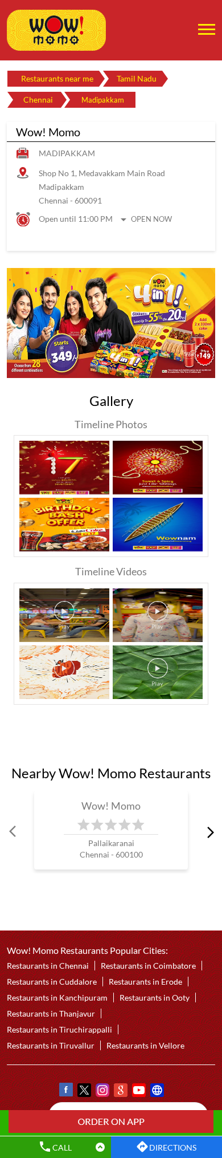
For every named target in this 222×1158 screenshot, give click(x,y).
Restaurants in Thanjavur (51, 1013)
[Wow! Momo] (56, 30)
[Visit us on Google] (120, 1091)
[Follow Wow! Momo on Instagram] (102, 1091)
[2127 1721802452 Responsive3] (111, 1121)
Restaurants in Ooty (155, 997)
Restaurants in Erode (145, 981)
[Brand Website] (156, 1091)
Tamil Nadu (137, 78)
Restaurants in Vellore (145, 1045)
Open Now (151, 219)
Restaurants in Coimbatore (148, 965)
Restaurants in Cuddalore (52, 981)
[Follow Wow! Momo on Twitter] (84, 1091)
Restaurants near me (57, 78)
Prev (13, 832)
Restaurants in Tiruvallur (50, 1045)
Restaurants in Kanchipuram (57, 997)
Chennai (38, 99)
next (208, 832)
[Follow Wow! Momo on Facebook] (65, 1091)
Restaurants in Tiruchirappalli (59, 1029)
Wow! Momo (111, 805)
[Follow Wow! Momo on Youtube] (138, 1091)
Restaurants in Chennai (48, 965)
